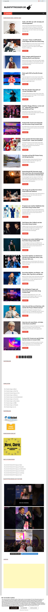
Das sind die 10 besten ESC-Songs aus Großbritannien (15, 468)
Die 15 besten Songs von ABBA (10, 402)
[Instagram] (40, 1)
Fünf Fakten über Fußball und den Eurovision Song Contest (32, 223)
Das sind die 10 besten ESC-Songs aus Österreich (14, 466)
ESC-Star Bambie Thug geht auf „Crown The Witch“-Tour (31, 90)
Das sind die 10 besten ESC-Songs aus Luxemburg (14, 472)
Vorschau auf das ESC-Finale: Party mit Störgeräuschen (32, 156)
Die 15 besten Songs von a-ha (10, 406)
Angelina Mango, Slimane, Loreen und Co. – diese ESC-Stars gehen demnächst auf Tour (33, 107)
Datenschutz (22, 609)
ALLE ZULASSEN (14, 607)
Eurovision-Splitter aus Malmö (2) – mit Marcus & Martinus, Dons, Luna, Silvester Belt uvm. (32, 257)
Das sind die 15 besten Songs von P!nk (11, 393)
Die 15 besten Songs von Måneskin (11, 404)
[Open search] (43, 13)
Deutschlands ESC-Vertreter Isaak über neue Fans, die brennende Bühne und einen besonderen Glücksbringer (33, 173)
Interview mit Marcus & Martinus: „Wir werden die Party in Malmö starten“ (33, 306)
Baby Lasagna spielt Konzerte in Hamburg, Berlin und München (31, 57)
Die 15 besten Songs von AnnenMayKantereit (13, 396)
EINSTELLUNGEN (33, 607)
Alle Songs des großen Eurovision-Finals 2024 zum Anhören (32, 190)
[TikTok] (42, 1)
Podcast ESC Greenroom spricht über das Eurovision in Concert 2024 (33, 339)
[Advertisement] (24, 576)
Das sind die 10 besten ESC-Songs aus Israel (13, 474)
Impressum (26, 609)
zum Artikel (24, 34)
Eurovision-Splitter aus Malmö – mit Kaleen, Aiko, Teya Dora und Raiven (32, 273)
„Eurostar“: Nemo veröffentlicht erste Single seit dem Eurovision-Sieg (33, 40)
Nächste (29, 356)
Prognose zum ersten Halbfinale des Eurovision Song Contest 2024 (32, 239)
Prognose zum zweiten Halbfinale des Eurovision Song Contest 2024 (33, 206)
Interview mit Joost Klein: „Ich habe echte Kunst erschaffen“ (32, 322)
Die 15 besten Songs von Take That (11, 391)
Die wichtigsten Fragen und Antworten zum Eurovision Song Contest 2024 (31, 290)
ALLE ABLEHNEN (24, 607)
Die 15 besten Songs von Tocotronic (11, 398)
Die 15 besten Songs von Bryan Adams (11, 400)
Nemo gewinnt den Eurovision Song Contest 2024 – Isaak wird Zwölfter (32, 139)
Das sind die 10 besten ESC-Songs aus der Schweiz (14, 470)
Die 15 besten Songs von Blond (10, 389)
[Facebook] (43, 1)
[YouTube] (39, 1)
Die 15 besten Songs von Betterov (11, 395)
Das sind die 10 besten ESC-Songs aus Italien (13, 464)
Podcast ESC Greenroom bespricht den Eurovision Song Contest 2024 (32, 123)
